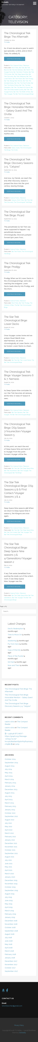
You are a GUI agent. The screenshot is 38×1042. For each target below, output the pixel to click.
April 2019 (8, 907)
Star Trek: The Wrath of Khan (21, 92)
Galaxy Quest (15, 148)
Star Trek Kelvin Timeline (20, 72)
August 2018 (9, 934)
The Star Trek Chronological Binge (23, 94)
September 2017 (11, 971)
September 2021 (11, 853)
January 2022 (10, 840)
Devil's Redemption (15, 629)
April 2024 (9, 776)
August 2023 (9, 793)
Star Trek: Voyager (23, 470)
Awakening (12, 641)
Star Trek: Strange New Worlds (13, 81)
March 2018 (9, 951)
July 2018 (8, 937)
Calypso (14, 200)
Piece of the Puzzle (15, 656)
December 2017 (11, 961)
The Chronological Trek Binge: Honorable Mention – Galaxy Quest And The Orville (19, 697)
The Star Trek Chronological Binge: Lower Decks (15, 320)
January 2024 (10, 786)
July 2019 (8, 897)
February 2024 (10, 783)
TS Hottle (5, 2)
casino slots (9, 722)
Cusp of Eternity (14, 650)
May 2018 (8, 944)
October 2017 (10, 968)
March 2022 (9, 833)
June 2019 (9, 900)
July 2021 (8, 860)
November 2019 (11, 884)
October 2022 (10, 813)
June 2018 (9, 941)
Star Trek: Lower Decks (24, 360)
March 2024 (9, 779)
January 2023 (10, 810)
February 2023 (10, 806)
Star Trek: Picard (17, 78)
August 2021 (9, 857)
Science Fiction (18, 65)
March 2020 (9, 874)
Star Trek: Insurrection (10, 470)
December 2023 (11, 789)
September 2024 (11, 763)
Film (11, 65)
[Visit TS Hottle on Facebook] (7, 991)
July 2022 (8, 823)
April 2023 (8, 799)
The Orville (14, 150)
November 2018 (11, 924)
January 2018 (10, 958)
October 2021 (10, 850)
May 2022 (8, 826)
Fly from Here (13, 644)
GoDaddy (22, 1032)
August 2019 (9, 894)
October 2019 (10, 887)
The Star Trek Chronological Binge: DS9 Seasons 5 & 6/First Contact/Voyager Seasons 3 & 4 (18, 489)
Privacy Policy (19, 1025)
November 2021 (11, 847)
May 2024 (8, 773)
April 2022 (8, 830)
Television (26, 65)
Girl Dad (11, 662)
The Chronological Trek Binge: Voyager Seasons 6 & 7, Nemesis (18, 375)
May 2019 (8, 904)
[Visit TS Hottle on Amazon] (3, 991)
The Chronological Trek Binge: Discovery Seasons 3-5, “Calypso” (18, 163)
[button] (35, 3)
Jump (17, 744)
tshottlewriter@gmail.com (12, 1006)
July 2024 (8, 769)
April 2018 (8, 948)
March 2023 (9, 803)
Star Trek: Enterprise (20, 76)
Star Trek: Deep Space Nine (20, 74)
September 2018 (11, 931)
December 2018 (11, 921)
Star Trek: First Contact (10, 532)
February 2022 (10, 837)
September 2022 (11, 816)
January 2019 (10, 917)
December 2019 (11, 880)
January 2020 (10, 877)
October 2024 (10, 759)
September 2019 (11, 890)
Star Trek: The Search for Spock (20, 87)
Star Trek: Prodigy (28, 78)
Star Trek (21, 67)
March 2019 (9, 911)
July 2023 (8, 796)
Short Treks (15, 67)
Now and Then (13, 665)
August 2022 (9, 820)
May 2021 (8, 867)
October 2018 (10, 927)
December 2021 (11, 843)
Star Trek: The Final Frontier (22, 83)
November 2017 (11, 964)
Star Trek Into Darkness (16, 70)
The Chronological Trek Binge (23, 202)
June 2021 (8, 863)
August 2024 (9, 766)
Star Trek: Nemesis (17, 412)
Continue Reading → (14, 59)
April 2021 (8, 870)
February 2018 (10, 954)
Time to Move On (14, 635)
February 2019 (10, 914)
